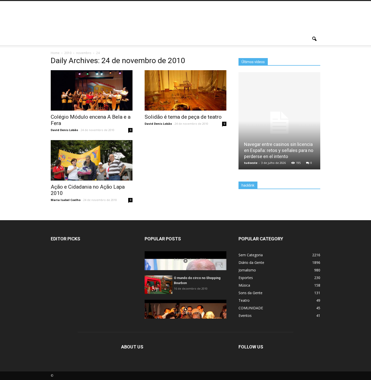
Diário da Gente (251, 262)
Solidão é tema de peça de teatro (183, 117)
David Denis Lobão (64, 130)
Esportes (245, 277)
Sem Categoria (250, 254)
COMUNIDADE (250, 308)
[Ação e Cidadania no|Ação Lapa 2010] (91, 167)
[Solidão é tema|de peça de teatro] (185, 101)
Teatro (244, 300)
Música (244, 285)
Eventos (245, 315)
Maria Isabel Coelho (66, 200)
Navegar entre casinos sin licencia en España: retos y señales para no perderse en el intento (278, 150)
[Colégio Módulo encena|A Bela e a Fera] (91, 97)
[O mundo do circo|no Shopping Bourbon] (158, 284)
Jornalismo (247, 270)
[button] (314, 39)
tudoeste (250, 163)
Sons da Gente (250, 292)
